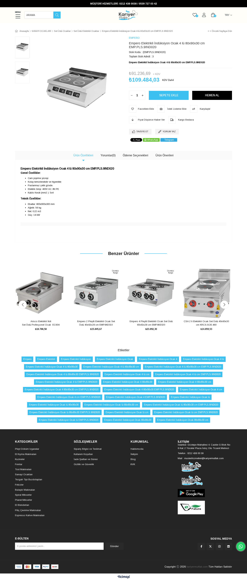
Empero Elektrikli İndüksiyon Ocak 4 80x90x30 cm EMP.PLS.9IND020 (62, 389)
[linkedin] (228, 546)
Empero (27, 359)
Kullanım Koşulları (83, 454)
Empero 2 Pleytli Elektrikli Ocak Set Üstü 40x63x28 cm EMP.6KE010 (96, 323)
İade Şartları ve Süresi (86, 459)
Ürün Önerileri (165, 155)
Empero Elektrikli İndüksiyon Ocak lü (190, 397)
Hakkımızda (137, 449)
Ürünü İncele (45, 312)
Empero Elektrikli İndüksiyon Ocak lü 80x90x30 (54, 404)
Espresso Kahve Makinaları (29, 515)
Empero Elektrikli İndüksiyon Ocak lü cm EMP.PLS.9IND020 (186, 412)
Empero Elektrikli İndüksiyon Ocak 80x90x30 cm (182, 420)
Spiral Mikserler (23, 494)
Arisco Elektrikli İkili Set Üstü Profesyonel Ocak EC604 (40, 323)
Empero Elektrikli (46, 359)
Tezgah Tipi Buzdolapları (28, 479)
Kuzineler (20, 459)
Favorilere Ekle (37, 312)
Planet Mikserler (23, 500)
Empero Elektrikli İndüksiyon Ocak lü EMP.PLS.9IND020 (68, 420)
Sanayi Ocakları (24, 474)
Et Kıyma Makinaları (25, 454)
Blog (133, 459)
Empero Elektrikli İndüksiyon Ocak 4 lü (203, 359)
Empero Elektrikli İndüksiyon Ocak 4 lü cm (127, 374)
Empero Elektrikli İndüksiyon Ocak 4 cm (201, 389)
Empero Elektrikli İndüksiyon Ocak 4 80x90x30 (127, 382)
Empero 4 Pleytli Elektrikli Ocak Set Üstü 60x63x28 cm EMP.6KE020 (151, 323)
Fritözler (19, 484)
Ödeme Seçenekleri (135, 155)
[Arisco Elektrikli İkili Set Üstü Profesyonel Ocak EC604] (41, 293)
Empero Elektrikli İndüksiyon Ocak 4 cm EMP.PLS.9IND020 (68, 397)
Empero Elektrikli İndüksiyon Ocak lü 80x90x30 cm (111, 404)
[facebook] (201, 546)
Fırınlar (18, 464)
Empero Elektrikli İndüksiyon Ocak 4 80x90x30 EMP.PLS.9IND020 (139, 389)
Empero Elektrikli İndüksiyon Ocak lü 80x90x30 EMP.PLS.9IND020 (64, 412)
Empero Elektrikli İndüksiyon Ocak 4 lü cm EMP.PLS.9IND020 (188, 374)
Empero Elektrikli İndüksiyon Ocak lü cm (127, 412)
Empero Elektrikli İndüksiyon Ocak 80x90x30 (127, 420)
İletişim (134, 454)
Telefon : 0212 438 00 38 (190, 453)
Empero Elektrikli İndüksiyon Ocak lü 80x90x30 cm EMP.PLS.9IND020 (181, 404)
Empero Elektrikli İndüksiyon (76, 359)
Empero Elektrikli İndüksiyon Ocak (115, 359)
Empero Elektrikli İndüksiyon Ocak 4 (158, 359)
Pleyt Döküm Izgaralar (27, 449)
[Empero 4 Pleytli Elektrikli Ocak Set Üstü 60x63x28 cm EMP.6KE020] (151, 293)
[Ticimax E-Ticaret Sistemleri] (123, 577)
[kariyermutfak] (205, 467)
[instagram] (219, 546)
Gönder (114, 546)
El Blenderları (22, 505)
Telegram (169, 139)
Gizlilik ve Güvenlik (84, 464)
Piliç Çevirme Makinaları (28, 510)
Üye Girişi (204, 15)
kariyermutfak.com (197, 566)
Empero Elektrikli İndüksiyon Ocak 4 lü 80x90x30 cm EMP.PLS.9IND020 (183, 366)
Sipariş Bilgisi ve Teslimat (87, 449)
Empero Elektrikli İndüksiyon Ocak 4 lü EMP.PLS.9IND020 (66, 382)
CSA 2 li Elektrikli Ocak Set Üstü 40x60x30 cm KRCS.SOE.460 (206, 323)
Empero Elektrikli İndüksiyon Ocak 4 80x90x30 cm (184, 382)
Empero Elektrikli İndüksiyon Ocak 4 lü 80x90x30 (52, 366)
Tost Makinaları (23, 469)
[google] (205, 493)
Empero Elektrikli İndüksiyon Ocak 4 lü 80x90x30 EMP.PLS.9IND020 (62, 374)
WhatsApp (152, 139)
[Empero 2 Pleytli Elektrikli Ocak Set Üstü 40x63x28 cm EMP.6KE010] (96, 293)
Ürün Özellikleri (83, 155)
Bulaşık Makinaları (25, 489)
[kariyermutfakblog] (205, 480)
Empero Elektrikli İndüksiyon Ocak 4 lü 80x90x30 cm (111, 366)
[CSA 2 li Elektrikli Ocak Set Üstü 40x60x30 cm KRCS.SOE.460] (206, 293)
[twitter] (210, 546)
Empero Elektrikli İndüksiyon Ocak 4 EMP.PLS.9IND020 (135, 397)
